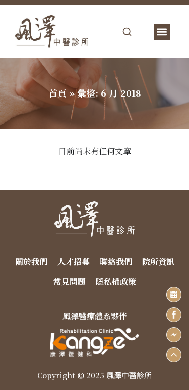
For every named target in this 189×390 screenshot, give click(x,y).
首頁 (57, 93)
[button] (162, 32)
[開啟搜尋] (127, 32)
